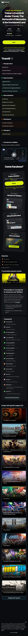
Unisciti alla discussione (12, 397)
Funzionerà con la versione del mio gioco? (13, 311)
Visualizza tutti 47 (5, 267)
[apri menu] (25, 2)
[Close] (25, 622)
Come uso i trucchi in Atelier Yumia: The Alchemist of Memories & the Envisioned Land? (13, 307)
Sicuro (9, 33)
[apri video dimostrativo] (14, 155)
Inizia (13, 42)
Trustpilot (17, 302)
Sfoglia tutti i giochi (14, 598)
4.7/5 (9, 29)
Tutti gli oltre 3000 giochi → (14, 10)
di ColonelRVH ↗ (18, 35)
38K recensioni (9, 30)
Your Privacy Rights (13, 632)
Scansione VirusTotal (9, 35)
